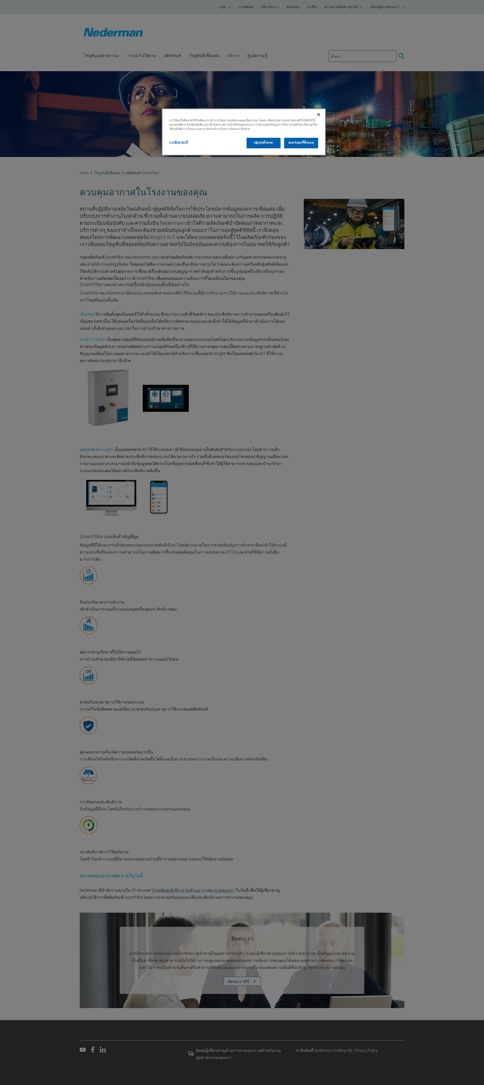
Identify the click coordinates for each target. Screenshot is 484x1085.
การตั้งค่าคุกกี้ (178, 142)
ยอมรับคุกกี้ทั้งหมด (301, 142)
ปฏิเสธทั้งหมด (263, 142)
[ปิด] (318, 114)
